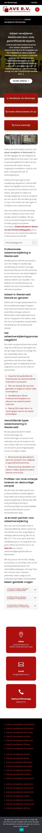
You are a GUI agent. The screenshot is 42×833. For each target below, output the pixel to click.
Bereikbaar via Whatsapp (22, 98)
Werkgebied (17, 19)
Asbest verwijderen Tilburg (18, 744)
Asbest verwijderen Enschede (19, 766)
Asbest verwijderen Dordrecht (19, 800)
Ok (22, 830)
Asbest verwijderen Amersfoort (20, 778)
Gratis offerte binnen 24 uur (22, 111)
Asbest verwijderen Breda (17, 758)
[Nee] (39, 825)
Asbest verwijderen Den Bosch (19, 788)
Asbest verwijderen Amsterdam (20, 724)
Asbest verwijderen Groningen (19, 748)
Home (7, 19)
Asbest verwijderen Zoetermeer (20, 804)
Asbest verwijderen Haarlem (18, 770)
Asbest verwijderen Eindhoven (19, 740)
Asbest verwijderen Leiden (18, 796)
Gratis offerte (20, 80)
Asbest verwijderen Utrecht (18, 736)
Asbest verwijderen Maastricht (20, 792)
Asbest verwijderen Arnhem (18, 774)
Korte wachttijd (22, 125)
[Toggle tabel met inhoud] (33, 243)
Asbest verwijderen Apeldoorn (19, 784)
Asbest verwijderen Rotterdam (20, 728)
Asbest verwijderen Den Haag (19, 732)
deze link (8, 548)
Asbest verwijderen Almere (18, 754)
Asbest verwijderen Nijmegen (19, 762)
